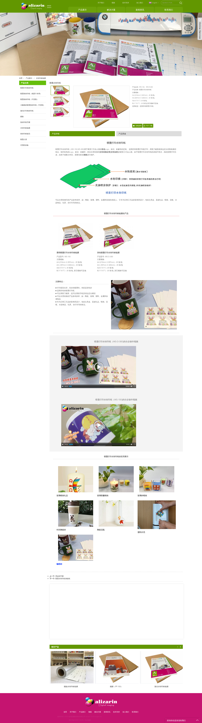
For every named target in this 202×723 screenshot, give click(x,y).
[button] (178, 646)
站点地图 (109, 720)
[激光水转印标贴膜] (162, 667)
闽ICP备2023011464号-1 (98, 720)
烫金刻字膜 (59, 576)
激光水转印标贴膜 (161, 686)
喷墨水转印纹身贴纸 (62, 578)
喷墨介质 (23, 139)
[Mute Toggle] (131, 386)
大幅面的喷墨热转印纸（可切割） (32, 105)
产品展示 (82, 9)
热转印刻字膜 (25, 122)
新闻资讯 (140, 9)
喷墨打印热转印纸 (26, 88)
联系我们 (168, 9)
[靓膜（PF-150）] (117, 667)
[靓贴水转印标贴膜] (72, 667)
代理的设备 (24, 145)
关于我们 (101, 3)
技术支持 (125, 3)
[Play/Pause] (63, 386)
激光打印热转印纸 (26, 111)
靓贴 (22, 116)
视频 (113, 3)
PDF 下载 (149, 126)
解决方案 (111, 9)
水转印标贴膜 (41, 78)
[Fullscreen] (134, 386)
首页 (20, 78)
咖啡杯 (59, 564)
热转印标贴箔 (25, 134)
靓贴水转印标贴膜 (71, 686)
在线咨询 (138, 126)
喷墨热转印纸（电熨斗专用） (31, 94)
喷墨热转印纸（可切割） (29, 99)
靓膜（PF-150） (116, 686)
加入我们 (139, 3)
